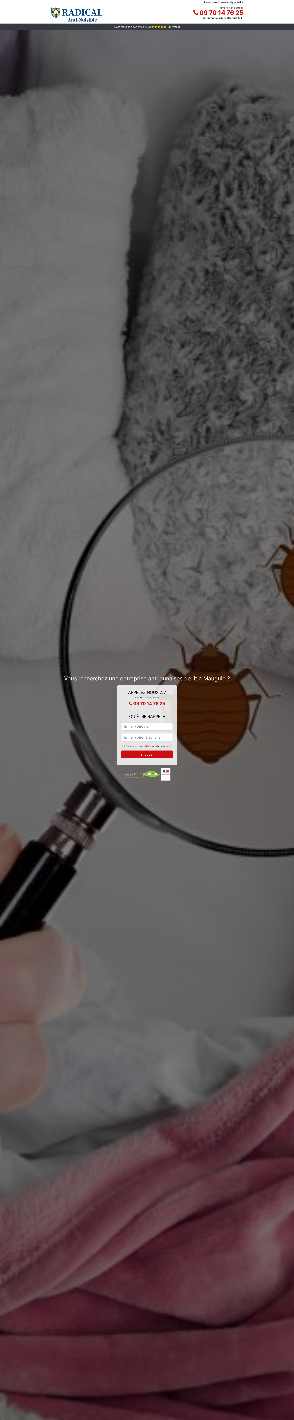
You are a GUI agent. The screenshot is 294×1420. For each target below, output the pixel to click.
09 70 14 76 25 (220, 12)
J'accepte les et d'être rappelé (149, 746)
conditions (147, 746)
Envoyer (147, 754)
